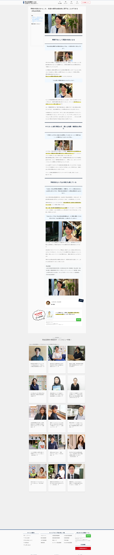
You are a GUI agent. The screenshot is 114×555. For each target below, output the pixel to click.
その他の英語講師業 (68, 535)
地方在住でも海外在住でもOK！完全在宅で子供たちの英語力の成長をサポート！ (57, 365)
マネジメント (43, 535)
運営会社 (27, 542)
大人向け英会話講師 (68, 542)
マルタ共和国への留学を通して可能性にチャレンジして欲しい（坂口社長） (37, 454)
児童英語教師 (66, 537)
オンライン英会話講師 (56, 542)
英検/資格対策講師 (56, 537)
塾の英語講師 (43, 537)
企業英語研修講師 (55, 535)
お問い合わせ (28, 544)
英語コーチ (54, 540)
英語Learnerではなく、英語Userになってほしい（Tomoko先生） (56, 454)
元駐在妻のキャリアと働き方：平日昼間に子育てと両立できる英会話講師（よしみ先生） (56, 395)
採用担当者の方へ (83, 548)
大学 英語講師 (43, 540)
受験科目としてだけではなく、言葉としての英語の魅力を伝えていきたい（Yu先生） (76, 483)
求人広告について (28, 540)
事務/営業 (43, 542)
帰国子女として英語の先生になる (37, 17)
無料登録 (78, 319)
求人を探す (27, 537)
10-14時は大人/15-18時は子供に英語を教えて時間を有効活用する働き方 (38, 395)
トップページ (28, 535)
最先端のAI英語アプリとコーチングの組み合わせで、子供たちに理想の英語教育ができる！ (37, 365)
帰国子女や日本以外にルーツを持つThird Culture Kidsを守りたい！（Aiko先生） (57, 483)
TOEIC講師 (66, 540)
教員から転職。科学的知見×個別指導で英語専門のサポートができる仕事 (76, 365)
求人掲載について (86, 2)
